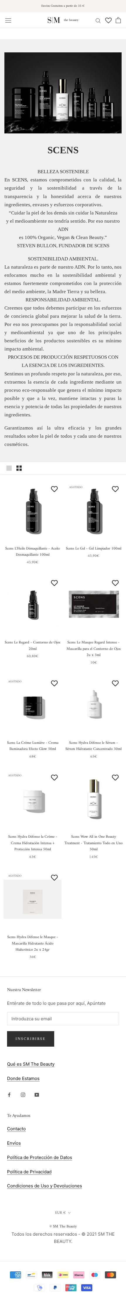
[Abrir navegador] (8, 20)
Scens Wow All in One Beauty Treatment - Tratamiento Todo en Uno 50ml (93, 843)
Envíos (14, 1143)
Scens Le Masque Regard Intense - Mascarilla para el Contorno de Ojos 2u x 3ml (94, 648)
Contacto (16, 1128)
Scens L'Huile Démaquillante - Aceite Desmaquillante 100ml (32, 551)
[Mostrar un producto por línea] (9, 468)
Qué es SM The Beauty (31, 1064)
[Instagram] (23, 1094)
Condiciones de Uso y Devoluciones (44, 1186)
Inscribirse (31, 1039)
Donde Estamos (23, 1078)
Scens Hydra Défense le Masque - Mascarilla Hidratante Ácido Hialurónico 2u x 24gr (32, 943)
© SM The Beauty (63, 1226)
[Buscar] (98, 20)
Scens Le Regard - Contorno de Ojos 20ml (32, 645)
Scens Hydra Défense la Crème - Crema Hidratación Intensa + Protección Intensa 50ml (32, 843)
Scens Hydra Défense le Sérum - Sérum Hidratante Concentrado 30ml (93, 745)
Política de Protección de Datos (39, 1157)
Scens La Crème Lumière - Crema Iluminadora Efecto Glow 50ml (32, 745)
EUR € (60, 1212)
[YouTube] (37, 1094)
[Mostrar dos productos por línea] (19, 468)
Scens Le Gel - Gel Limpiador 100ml (93, 548)
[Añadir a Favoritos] (54, 489)
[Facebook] (9, 1094)
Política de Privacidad (29, 1171)
